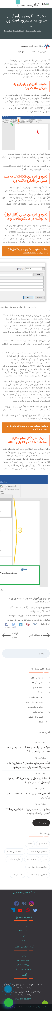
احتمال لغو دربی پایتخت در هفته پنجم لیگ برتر (28, 795)
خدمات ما (23, 930)
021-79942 (22, 956)
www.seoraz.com (23, 998)
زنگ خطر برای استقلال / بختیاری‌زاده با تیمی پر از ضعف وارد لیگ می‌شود (28, 765)
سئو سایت (31, 859)
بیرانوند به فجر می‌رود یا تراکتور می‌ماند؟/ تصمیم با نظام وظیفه (27, 811)
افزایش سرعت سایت (38, 851)
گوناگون (21, 51)
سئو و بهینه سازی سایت (33, 702)
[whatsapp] (8, 1002)
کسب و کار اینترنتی (35, 717)
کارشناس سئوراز (27, 46)
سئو (45, 859)
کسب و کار (17, 874)
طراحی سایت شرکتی (38, 874)
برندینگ (39, 692)
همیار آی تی (10, 67)
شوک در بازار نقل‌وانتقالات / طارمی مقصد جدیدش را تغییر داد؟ (27, 749)
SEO (30, 843)
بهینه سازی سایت (14, 851)
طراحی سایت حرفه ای (37, 867)
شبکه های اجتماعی (35, 707)
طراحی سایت (37, 712)
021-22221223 (23, 960)
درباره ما (23, 940)
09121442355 (23, 965)
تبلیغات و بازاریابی (36, 697)
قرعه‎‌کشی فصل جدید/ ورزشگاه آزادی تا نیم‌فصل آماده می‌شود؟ (28, 780)
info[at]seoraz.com (23, 969)
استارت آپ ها (37, 682)
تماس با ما (23, 935)
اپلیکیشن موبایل (36, 677)
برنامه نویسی (38, 687)
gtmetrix (43, 843)
